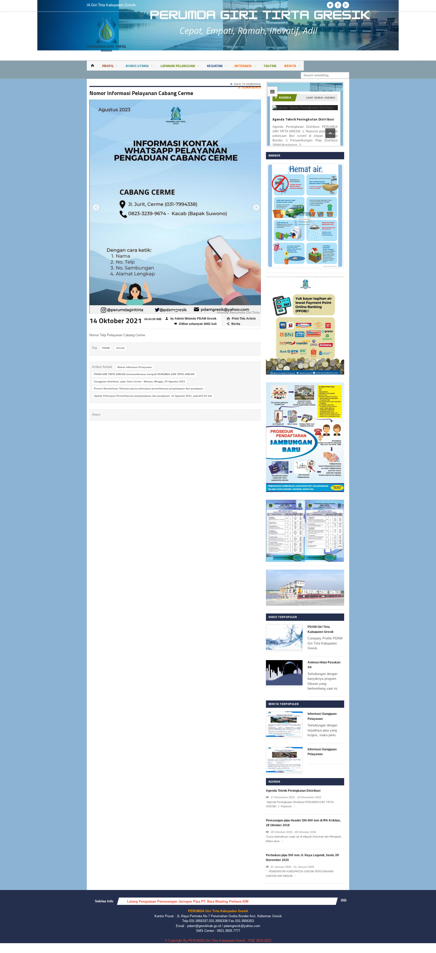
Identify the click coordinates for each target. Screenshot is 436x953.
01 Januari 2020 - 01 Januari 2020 (290, 867)
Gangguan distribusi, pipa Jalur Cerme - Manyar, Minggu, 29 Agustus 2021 (139, 381)
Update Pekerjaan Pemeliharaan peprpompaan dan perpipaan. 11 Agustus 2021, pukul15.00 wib (153, 395)
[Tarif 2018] (305, 502)
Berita (290, 65)
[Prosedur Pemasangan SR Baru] (305, 385)
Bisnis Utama (137, 65)
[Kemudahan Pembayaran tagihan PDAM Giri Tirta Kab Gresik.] (305, 279)
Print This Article (241, 318)
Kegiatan (215, 65)
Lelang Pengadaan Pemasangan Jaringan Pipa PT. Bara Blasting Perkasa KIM (188, 901)
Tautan (269, 65)
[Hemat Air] (305, 165)
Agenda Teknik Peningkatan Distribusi (293, 790)
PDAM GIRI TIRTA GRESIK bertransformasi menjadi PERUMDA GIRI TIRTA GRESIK (144, 374)
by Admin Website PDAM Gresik (190, 318)
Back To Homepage (245, 84)
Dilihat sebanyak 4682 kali (195, 324)
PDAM (106, 348)
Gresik (120, 348)
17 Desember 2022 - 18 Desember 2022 (293, 797)
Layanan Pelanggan (177, 65)
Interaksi (243, 65)
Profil (108, 65)
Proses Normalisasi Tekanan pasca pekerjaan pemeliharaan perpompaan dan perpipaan (148, 388)
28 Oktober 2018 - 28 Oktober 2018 (291, 832)
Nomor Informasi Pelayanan (134, 367)
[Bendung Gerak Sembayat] (305, 572)
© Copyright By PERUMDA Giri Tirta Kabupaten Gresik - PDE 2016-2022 (218, 940)
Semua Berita (249, 87)
